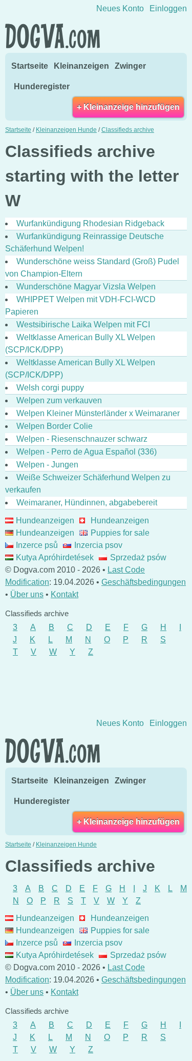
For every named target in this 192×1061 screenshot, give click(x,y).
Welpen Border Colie (54, 426)
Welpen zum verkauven (59, 400)
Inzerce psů (37, 545)
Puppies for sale (120, 532)
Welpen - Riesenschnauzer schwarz (81, 439)
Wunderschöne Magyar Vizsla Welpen (86, 286)
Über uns (27, 594)
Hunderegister (42, 86)
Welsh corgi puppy (50, 387)
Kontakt (64, 594)
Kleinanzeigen (81, 66)
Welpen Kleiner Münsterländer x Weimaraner (98, 413)
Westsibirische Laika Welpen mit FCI (83, 324)
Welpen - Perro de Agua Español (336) (86, 451)
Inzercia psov (98, 545)
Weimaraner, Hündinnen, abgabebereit (86, 502)
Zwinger (130, 66)
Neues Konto (120, 8)
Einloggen (168, 8)
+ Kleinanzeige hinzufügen (128, 107)
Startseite (29, 66)
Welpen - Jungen (47, 464)
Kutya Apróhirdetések (55, 557)
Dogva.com (52, 36)
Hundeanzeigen (45, 520)
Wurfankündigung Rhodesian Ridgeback (90, 223)
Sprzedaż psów (138, 557)
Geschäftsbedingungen (143, 582)
